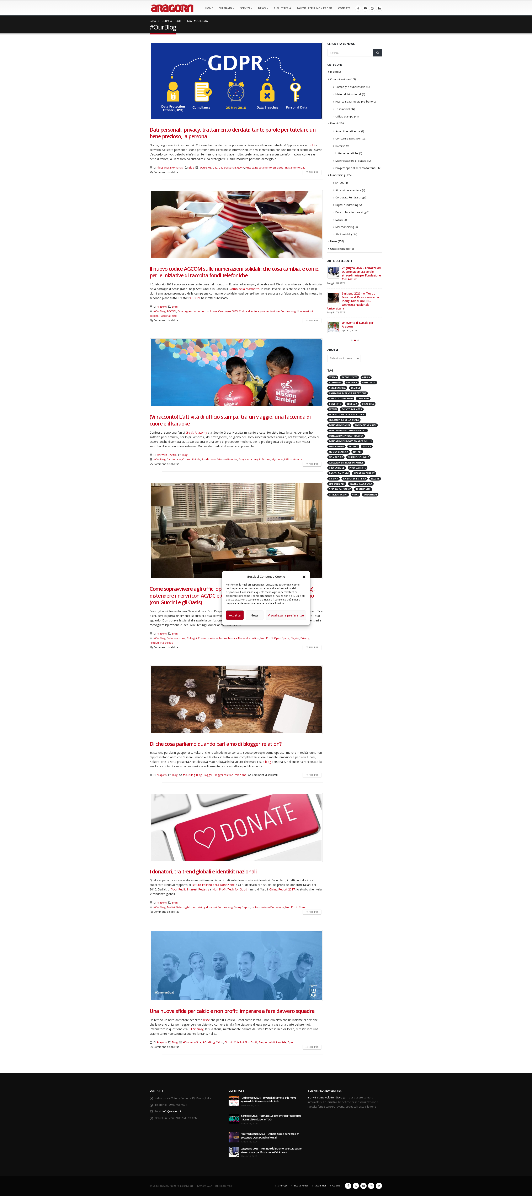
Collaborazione (176, 638)
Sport (291, 1042)
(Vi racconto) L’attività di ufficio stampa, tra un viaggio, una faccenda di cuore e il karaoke (230, 420)
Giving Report (242, 907)
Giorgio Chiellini (234, 1042)
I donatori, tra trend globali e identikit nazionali (203, 871)
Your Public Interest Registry (190, 889)
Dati (215, 167)
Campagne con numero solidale (197, 311)
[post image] (236, 81)
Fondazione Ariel (365, 380)
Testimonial (342, 109)
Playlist (295, 638)
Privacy (249, 167)
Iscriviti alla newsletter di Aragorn (328, 1097)
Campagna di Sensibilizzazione (347, 348)
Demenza (351, 359)
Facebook (348, 1186)
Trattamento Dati (295, 167)
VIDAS (355, 450)
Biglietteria (282, 8)
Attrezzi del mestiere (348, 190)
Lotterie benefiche (346, 153)
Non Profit (266, 638)
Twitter (356, 1186)
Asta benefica (337, 343)
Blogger (207, 775)
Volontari (370, 450)
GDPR (240, 167)
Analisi (171, 907)
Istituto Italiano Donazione (268, 907)
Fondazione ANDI (339, 380)
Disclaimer (320, 1185)
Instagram (371, 1186)
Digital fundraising (346, 205)
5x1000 (333, 332)
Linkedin (379, 1186)
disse (207, 1020)
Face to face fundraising (350, 212)
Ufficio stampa (293, 459)
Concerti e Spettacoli (348, 138)
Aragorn (162, 306)
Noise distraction (248, 638)
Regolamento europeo (269, 167)
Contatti (344, 8)
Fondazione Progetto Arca (346, 391)
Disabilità (368, 359)
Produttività (157, 642)
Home (209, 8)
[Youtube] (365, 8)
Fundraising (288, 311)
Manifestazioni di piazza (350, 161)
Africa (366, 332)
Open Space (281, 638)
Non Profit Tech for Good (229, 889)
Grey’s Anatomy (196, 432)
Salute (375, 434)
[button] (304, 576)
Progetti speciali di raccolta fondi (355, 168)
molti (311, 145)
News (262, 8)
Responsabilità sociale (273, 1042)
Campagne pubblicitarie (350, 87)
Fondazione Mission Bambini (219, 459)
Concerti (363, 354)
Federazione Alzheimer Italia (347, 370)
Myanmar (277, 459)
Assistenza (368, 338)
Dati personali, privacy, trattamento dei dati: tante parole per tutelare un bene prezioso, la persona (233, 133)
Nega (255, 615)
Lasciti (339, 219)
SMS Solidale (337, 439)
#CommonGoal (192, 1042)
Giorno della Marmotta (244, 289)
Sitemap (282, 1185)
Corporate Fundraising (349, 197)
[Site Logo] (172, 8)
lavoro (223, 638)
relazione (240, 775)
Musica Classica (338, 407)
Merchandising (344, 227)
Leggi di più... (312, 172)
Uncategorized (339, 249)
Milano (353, 402)
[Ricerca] (377, 52)
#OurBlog (205, 167)
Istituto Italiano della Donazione (213, 885)
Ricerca (333, 434)
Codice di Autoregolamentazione (259, 311)
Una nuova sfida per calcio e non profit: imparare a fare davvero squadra (232, 1010)
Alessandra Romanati (170, 167)
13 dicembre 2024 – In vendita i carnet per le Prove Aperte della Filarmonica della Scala (268, 1099)
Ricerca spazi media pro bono (354, 101)
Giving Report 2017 (282, 889)
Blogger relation (223, 775)
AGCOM (195, 298)
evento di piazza (352, 364)
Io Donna (264, 459)
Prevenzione (336, 423)
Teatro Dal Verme (340, 444)
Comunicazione (340, 79)
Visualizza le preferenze (286, 615)
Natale (357, 407)
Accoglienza (349, 332)
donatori (211, 907)
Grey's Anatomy (248, 459)
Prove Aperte (357, 423)
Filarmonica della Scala (344, 375)
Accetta (235, 615)
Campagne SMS (228, 311)
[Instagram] (372, 8)
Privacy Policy (300, 1185)
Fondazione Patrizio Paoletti (347, 386)
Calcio (219, 1042)
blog (268, 762)
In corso (340, 146)
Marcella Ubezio (167, 455)
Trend (303, 907)
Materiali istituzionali (348, 94)
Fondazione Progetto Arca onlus (350, 396)
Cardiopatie (174, 459)
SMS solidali (343, 234)
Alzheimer (335, 338)
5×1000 (339, 183)
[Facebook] (358, 8)
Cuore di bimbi (191, 459)
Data (179, 907)
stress (169, 642)
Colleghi (192, 638)
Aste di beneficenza (348, 131)
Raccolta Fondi (168, 316)
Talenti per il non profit (314, 8)
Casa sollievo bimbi (341, 354)
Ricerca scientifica (354, 434)
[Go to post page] (333, 272)
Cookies (336, 1185)
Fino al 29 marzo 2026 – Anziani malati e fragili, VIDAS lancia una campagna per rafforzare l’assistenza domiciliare (354, 275)
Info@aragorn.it (172, 1111)
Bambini (355, 343)
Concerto (335, 359)
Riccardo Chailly (363, 428)
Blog (191, 167)
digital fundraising (194, 907)
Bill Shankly (195, 1029)
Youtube (363, 1186)
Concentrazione (208, 638)
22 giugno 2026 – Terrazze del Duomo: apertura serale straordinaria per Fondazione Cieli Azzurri (271, 1150)
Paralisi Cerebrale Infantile (346, 418)
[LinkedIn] (379, 8)
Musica (232, 638)
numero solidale (358, 412)
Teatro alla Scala (361, 439)
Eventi (334, 123)
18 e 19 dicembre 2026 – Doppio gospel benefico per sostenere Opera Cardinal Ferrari (270, 1135)
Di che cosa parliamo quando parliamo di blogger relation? (216, 743)
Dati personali (227, 167)
